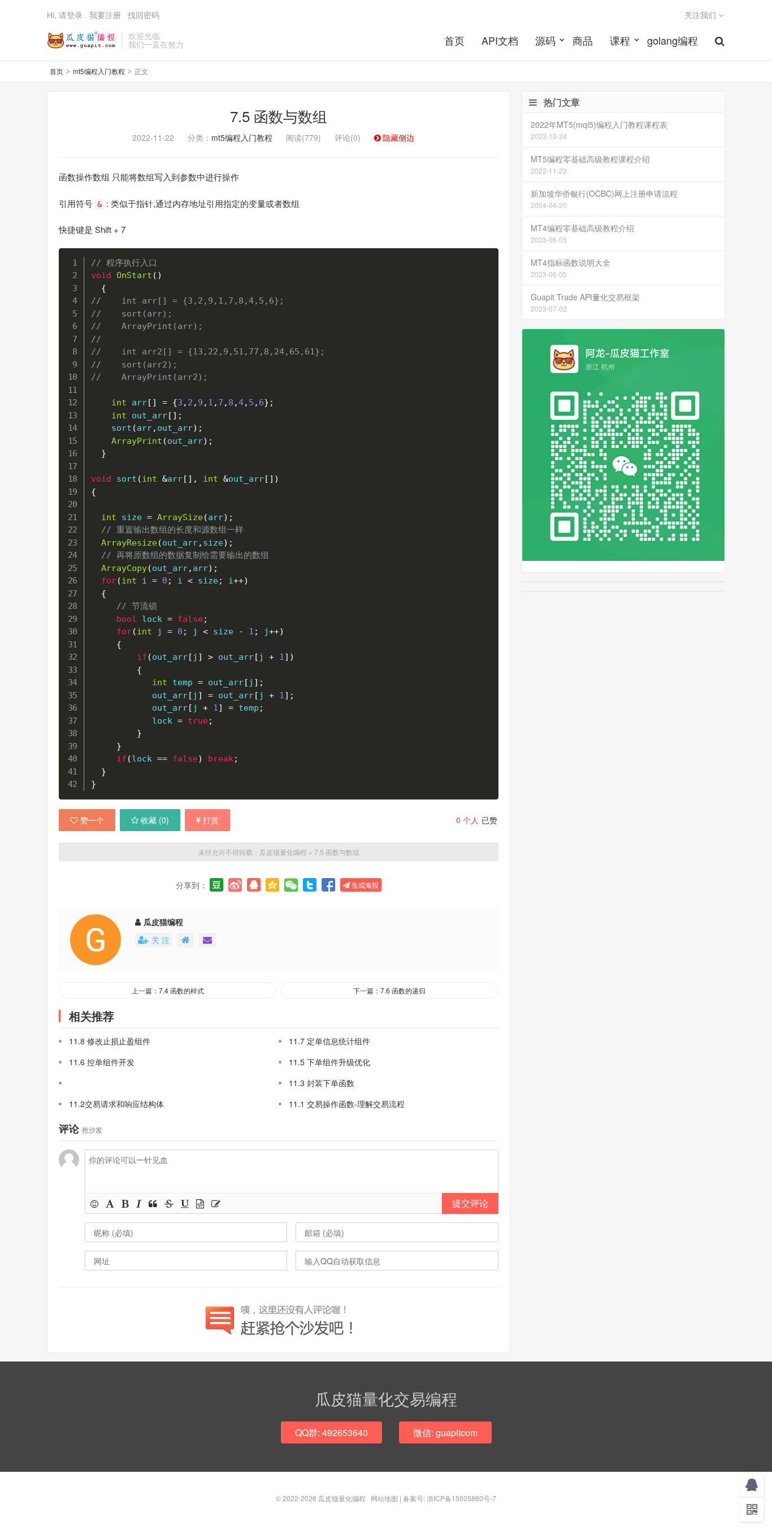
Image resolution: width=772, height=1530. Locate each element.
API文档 (500, 40)
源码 (545, 40)
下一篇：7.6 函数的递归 (389, 990)
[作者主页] (185, 940)
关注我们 (701, 14)
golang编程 (672, 40)
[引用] (153, 1203)
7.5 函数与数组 (278, 115)
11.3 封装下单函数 (321, 1082)
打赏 (211, 819)
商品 (583, 40)
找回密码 (143, 14)
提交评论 (470, 1202)
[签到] (215, 1203)
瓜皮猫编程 (163, 921)
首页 (454, 40)
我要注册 (105, 14)
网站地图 (384, 1498)
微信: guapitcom (445, 1432)
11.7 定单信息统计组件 (329, 1041)
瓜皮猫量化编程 (81, 40)
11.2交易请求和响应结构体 (116, 1103)
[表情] (94, 1203)
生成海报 (364, 884)
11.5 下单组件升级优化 (329, 1061)
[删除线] (169, 1203)
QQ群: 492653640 (331, 1432)
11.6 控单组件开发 (102, 1061)
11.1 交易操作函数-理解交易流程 (347, 1103)
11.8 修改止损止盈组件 (109, 1041)
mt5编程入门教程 (99, 71)
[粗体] (125, 1203)
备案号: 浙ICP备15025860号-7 (449, 1498)
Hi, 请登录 (65, 14)
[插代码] (200, 1203)
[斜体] (138, 1203)
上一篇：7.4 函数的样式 (168, 990)
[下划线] (185, 1203)
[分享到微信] (291, 885)
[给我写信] (207, 940)
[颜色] (110, 1203)
